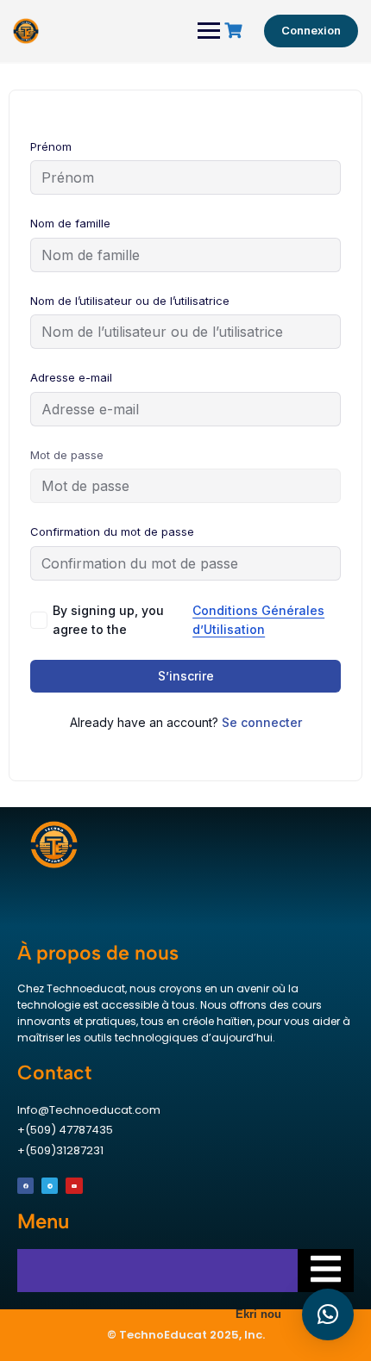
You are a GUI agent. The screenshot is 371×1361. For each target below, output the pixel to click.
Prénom (51, 146)
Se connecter (262, 722)
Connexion (311, 30)
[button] (328, 1314)
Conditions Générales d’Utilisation (258, 620)
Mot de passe (67, 455)
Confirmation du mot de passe (112, 531)
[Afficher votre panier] (235, 30)
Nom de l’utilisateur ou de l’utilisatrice (130, 301)
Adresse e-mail (71, 377)
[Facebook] (25, 1186)
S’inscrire (186, 675)
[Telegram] (49, 1186)
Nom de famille (70, 223)
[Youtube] (74, 1186)
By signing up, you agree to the (188, 620)
